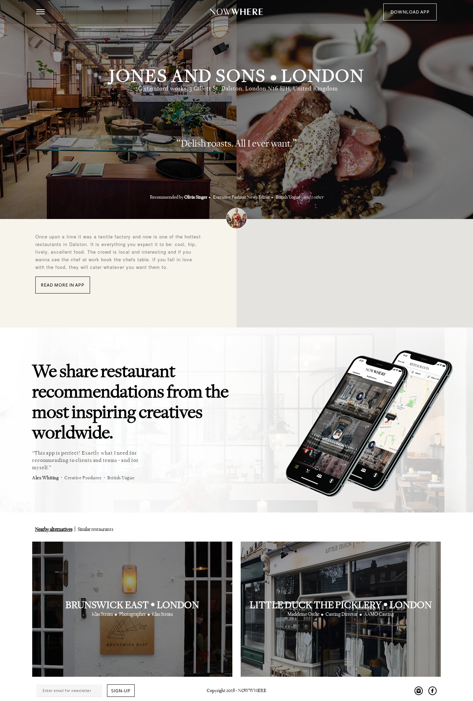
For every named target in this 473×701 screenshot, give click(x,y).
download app (410, 12)
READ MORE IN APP (62, 285)
